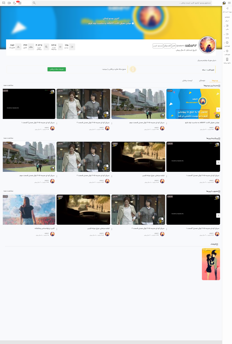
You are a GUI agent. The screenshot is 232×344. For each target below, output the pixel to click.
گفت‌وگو (167, 45)
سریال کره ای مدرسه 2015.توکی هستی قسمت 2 (93, 123)
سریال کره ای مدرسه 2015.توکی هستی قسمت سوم (147, 123)
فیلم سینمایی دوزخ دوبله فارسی (153, 175)
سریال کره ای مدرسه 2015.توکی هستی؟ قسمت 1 (38, 123)
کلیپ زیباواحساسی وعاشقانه (44, 228)
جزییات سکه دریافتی (56, 69)
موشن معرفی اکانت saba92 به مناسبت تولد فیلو (202, 123)
